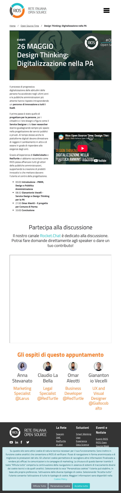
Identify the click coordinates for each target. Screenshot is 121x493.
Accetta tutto (81, 486)
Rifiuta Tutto (39, 486)
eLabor (59, 444)
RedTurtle (61, 441)
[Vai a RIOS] (28, 10)
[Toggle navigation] (106, 10)
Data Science (82, 444)
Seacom (60, 434)
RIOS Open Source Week (102, 444)
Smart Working (83, 434)
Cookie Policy (60, 479)
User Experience (81, 439)
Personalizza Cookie (60, 486)
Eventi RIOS (102, 439)
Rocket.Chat (50, 235)
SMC (58, 437)
